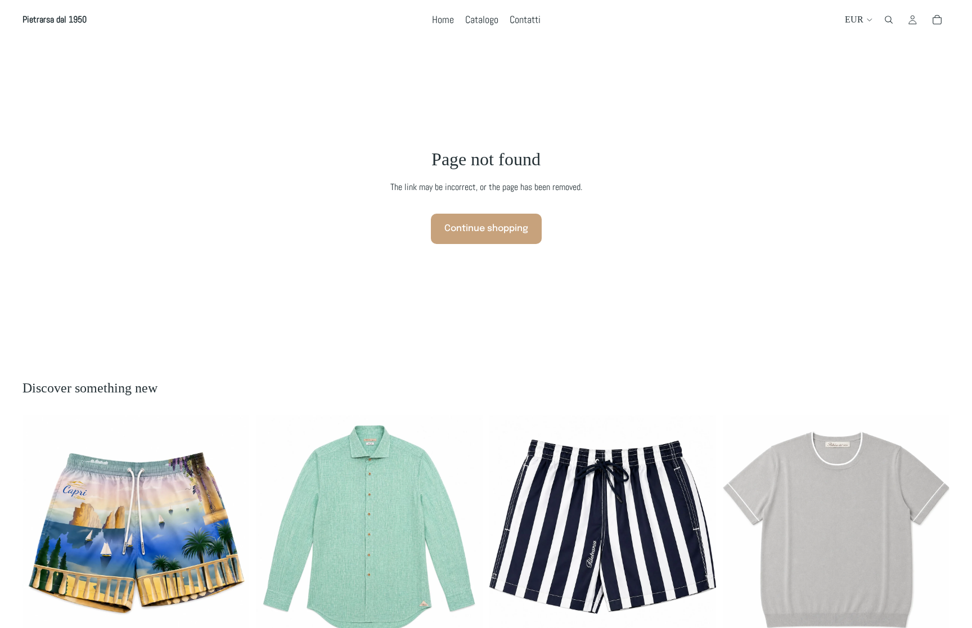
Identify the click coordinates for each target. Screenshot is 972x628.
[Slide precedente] (273, 529)
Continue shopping (486, 228)
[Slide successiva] (466, 529)
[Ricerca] (888, 19)
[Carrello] (937, 19)
